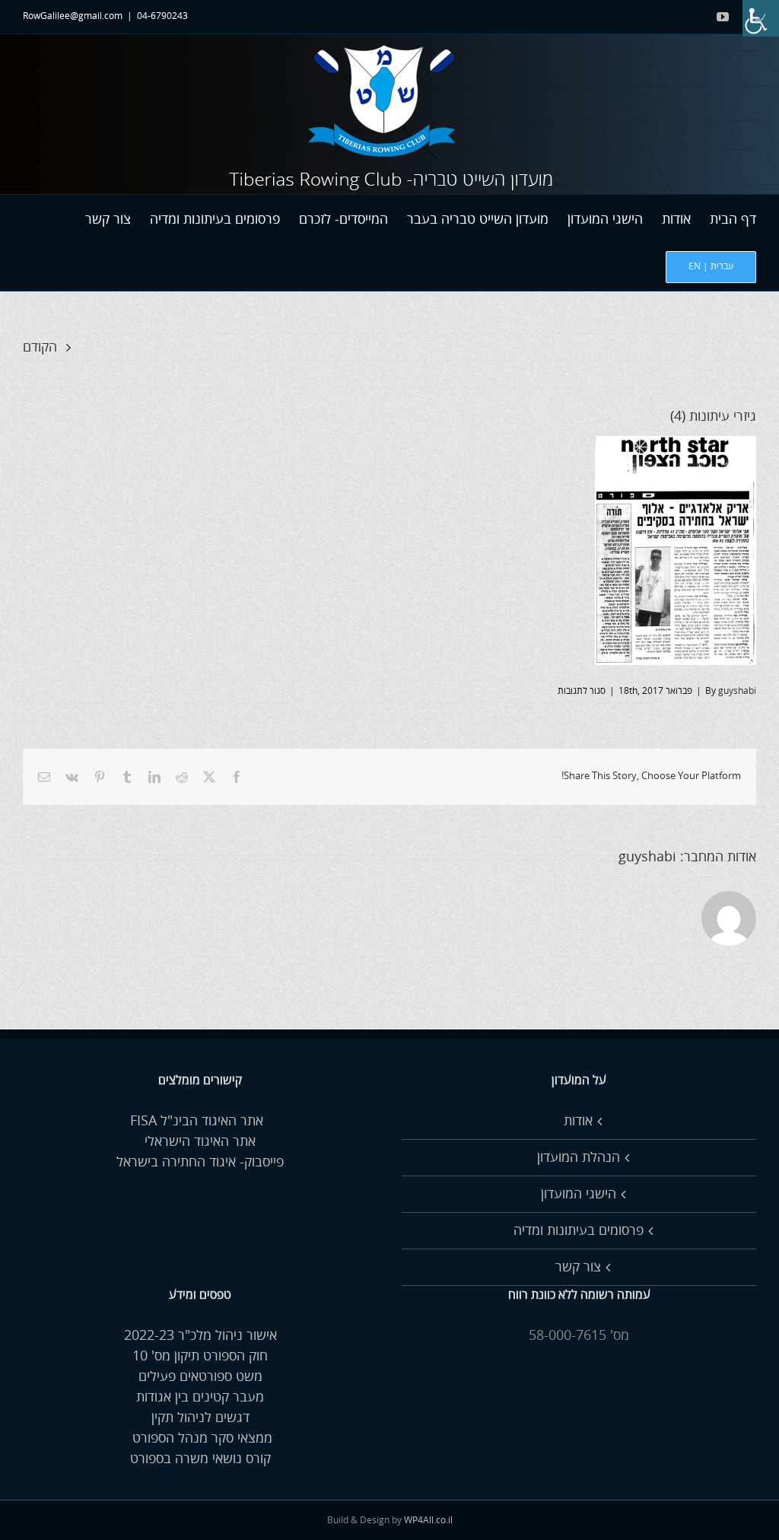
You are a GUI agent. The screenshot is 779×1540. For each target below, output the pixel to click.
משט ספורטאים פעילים (200, 1376)
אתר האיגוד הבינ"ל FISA (200, 1120)
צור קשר (578, 1266)
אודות (578, 1120)
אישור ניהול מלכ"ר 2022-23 (200, 1335)
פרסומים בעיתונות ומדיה (579, 1230)
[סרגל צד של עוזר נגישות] (760, 18)
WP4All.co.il (428, 1520)
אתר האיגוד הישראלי (200, 1141)
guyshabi (737, 691)
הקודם (40, 347)
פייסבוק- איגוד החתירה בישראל (200, 1161)
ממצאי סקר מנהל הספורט (200, 1438)
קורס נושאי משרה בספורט (200, 1458)
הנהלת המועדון (578, 1157)
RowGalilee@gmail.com (72, 16)
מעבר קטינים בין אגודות (200, 1397)
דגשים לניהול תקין (200, 1417)
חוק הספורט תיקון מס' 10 (200, 1356)
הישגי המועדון (578, 1193)
